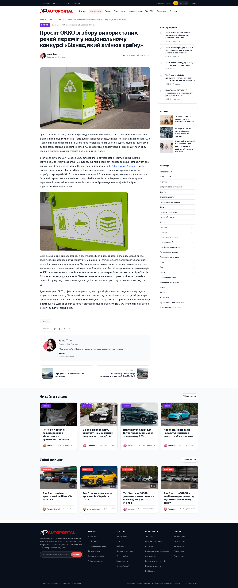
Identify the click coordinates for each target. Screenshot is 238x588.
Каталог (56, 3)
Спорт (177, 272)
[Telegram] (54, 329)
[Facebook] (59, 329)
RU (181, 3)
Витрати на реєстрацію (155, 561)
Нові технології (177, 242)
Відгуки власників (96, 556)
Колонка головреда (177, 212)
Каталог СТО (179, 541)
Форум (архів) (123, 566)
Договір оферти (143, 583)
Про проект (45, 3)
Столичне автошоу (177, 277)
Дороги (177, 192)
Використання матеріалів (162, 583)
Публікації (121, 546)
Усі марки (92, 536)
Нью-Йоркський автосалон (177, 247)
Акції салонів (177, 177)
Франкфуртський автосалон (177, 302)
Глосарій (149, 546)
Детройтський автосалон (177, 187)
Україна (177, 292)
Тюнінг (177, 287)
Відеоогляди (119, 11)
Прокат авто (179, 551)
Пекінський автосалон (177, 257)
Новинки (177, 232)
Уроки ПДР (177, 297)
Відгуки (173, 11)
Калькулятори (135, 11)
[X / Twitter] (64, 329)
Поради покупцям (125, 551)
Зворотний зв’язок (191, 583)
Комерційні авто (177, 217)
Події (177, 262)
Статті (107, 11)
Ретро (177, 267)
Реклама (76, 3)
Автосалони (179, 536)
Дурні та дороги (177, 197)
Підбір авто (93, 541)
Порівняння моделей (97, 546)
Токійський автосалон (177, 282)
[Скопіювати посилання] (69, 329)
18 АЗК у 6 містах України (122, 165)
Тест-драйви (122, 556)
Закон (177, 207)
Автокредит (150, 556)
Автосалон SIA (177, 172)
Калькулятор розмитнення (157, 551)
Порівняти (161, 11)
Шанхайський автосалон (177, 307)
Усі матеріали (189, 396)
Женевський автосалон (177, 202)
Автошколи (179, 546)
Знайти (76, 554)
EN (186, 3)
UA (176, 3)
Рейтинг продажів (96, 561)
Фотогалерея (94, 551)
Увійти (194, 3)
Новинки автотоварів (177, 237)
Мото (177, 222)
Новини (44, 25)
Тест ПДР (149, 11)
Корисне (66, 3)
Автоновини (95, 11)
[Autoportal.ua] (56, 11)
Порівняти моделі (153, 566)
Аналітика (177, 182)
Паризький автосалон (177, 252)
